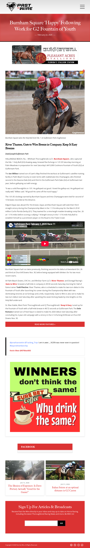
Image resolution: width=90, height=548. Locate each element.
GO (61, 523)
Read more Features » (45, 324)
